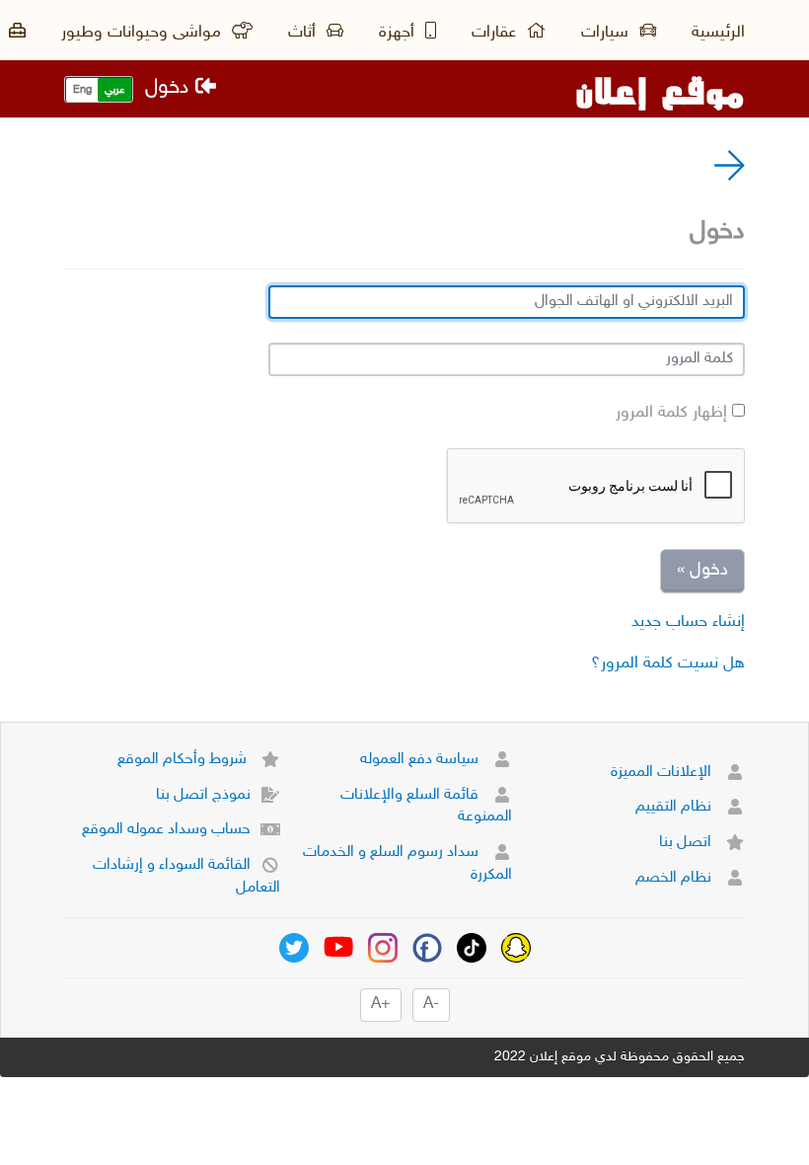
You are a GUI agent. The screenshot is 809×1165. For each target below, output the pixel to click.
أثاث (304, 32)
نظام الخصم (675, 878)
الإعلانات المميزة (663, 772)
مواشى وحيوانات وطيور (143, 32)
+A (381, 1004)
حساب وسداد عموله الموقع (166, 829)
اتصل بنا (687, 842)
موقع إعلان (660, 89)
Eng (82, 90)
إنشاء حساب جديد (688, 622)
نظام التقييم (675, 807)
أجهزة (399, 32)
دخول (170, 88)
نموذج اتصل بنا (203, 795)
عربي (114, 90)
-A (431, 1004)
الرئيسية (718, 32)
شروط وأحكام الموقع (184, 759)
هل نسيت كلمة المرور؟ (668, 663)
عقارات (496, 32)
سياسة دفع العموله (421, 759)
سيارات (607, 32)
